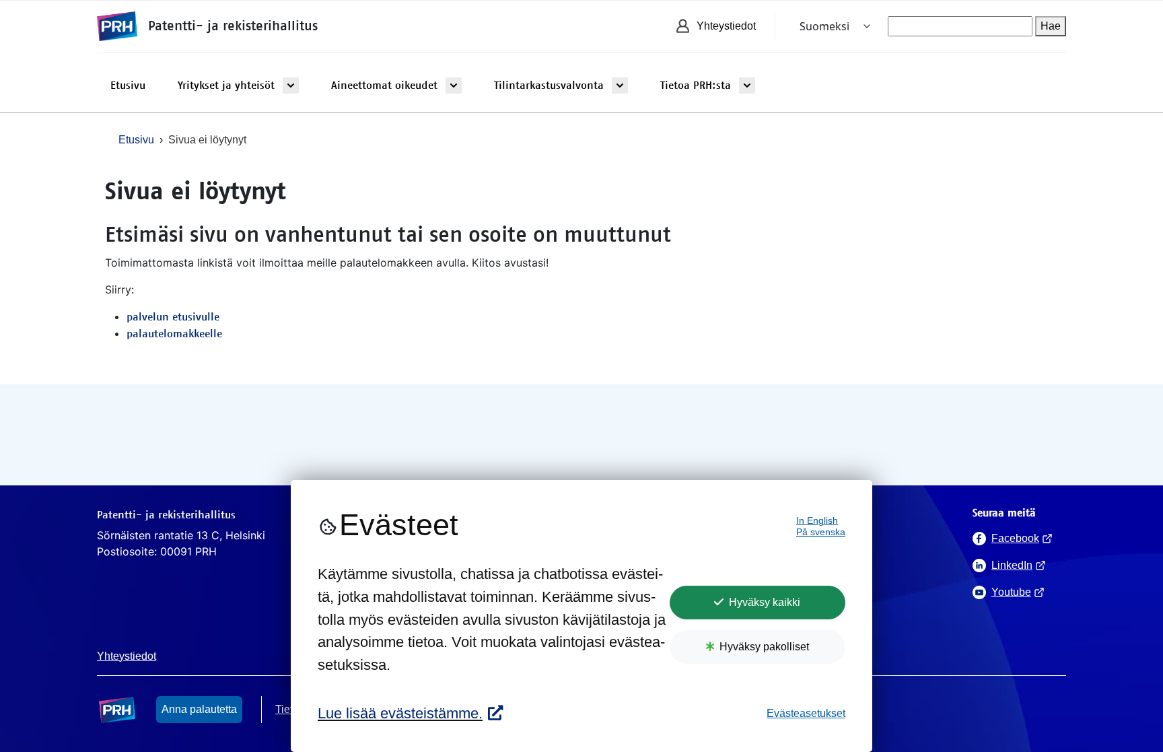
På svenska (820, 532)
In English (817, 521)
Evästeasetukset (806, 713)
